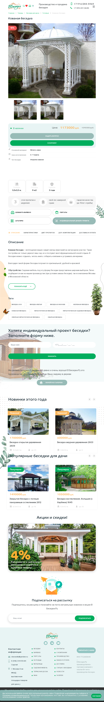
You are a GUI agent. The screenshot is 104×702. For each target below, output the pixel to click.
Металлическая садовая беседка (77, 311)
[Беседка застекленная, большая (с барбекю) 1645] (75, 481)
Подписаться (85, 618)
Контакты (60, 648)
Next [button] (94, 399)
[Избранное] (26, 6)
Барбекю (37, 652)
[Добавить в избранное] (93, 26)
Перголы (37, 656)
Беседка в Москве (57, 304)
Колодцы (37, 660)
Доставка (60, 664)
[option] (52, 60)
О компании (61, 652)
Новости (60, 671)
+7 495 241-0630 (81, 8)
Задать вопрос (52, 136)
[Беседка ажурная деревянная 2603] (75, 424)
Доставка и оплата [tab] (87, 232)
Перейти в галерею (54, 382)
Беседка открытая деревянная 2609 (25, 444)
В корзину (52, 143)
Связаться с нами (86, 650)
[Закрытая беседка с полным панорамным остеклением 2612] (28, 481)
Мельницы (38, 664)
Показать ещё (20, 286)
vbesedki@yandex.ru (19, 657)
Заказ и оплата (62, 660)
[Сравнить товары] (30, 6)
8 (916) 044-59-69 (18, 661)
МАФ (35, 675)
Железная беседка (81, 304)
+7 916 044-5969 (84, 4)
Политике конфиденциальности (16, 695)
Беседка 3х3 (17, 304)
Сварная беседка (55, 317)
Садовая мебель (40, 667)
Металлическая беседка (44, 311)
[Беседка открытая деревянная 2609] (28, 424)
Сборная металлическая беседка (26, 317)
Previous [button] (89, 399)
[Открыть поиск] (24, 6)
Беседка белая (36, 304)
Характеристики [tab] (31, 232)
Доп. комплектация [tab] (66, 232)
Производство (62, 656)
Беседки (37, 648)
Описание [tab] (15, 232)
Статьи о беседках (64, 667)
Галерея (59, 675)
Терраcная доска (41, 671)
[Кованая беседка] (52, 60)
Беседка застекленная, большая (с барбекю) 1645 (75, 500)
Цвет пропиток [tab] (48, 232)
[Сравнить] (89, 26)
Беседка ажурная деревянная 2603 (75, 442)
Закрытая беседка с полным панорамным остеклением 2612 (25, 500)
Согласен (96, 696)
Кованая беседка (19, 311)
